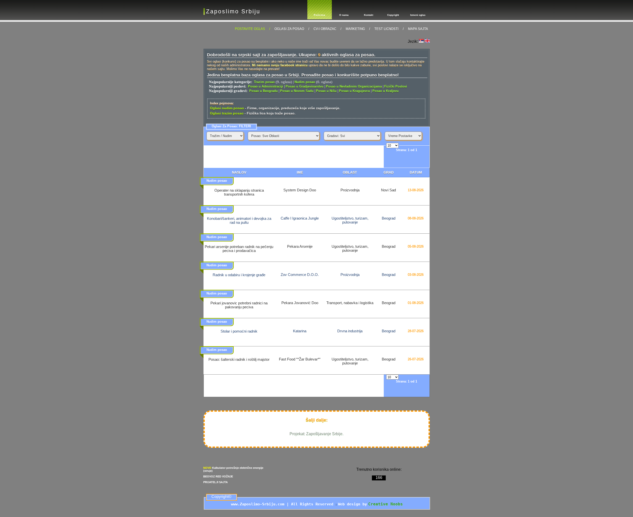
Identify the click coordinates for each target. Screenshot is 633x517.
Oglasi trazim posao (227, 113)
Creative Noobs (385, 504)
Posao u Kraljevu (385, 91)
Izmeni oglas (418, 15)
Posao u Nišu (326, 91)
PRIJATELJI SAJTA (215, 482)
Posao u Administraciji (265, 86)
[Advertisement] (294, 156)
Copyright (393, 15)
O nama (344, 15)
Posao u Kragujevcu (354, 91)
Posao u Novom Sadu (297, 91)
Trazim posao (264, 82)
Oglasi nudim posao (227, 108)
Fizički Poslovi (395, 86)
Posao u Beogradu (263, 91)
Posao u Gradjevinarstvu (304, 86)
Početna (319, 15)
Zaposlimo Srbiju (233, 11)
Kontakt (368, 15)
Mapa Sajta (418, 29)
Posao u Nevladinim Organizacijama (354, 86)
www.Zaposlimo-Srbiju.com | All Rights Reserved (283, 504)
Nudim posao (304, 82)
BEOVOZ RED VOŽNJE (218, 476)
